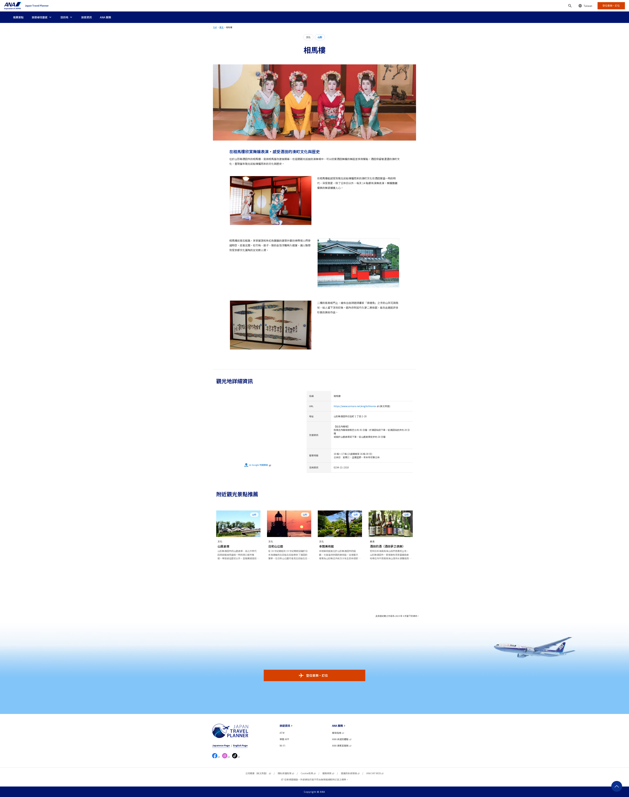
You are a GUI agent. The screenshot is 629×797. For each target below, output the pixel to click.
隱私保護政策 (284, 773)
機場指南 (336, 732)
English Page (240, 745)
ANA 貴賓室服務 (340, 745)
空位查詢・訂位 (317, 675)
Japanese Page (221, 745)
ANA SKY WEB (373, 773)
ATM (282, 732)
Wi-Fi (282, 745)
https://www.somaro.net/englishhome (355, 406)
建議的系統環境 (349, 773)
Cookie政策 (307, 773)
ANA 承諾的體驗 (340, 739)
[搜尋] (570, 6)
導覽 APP (284, 739)
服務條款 (327, 773)
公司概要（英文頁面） (256, 773)
